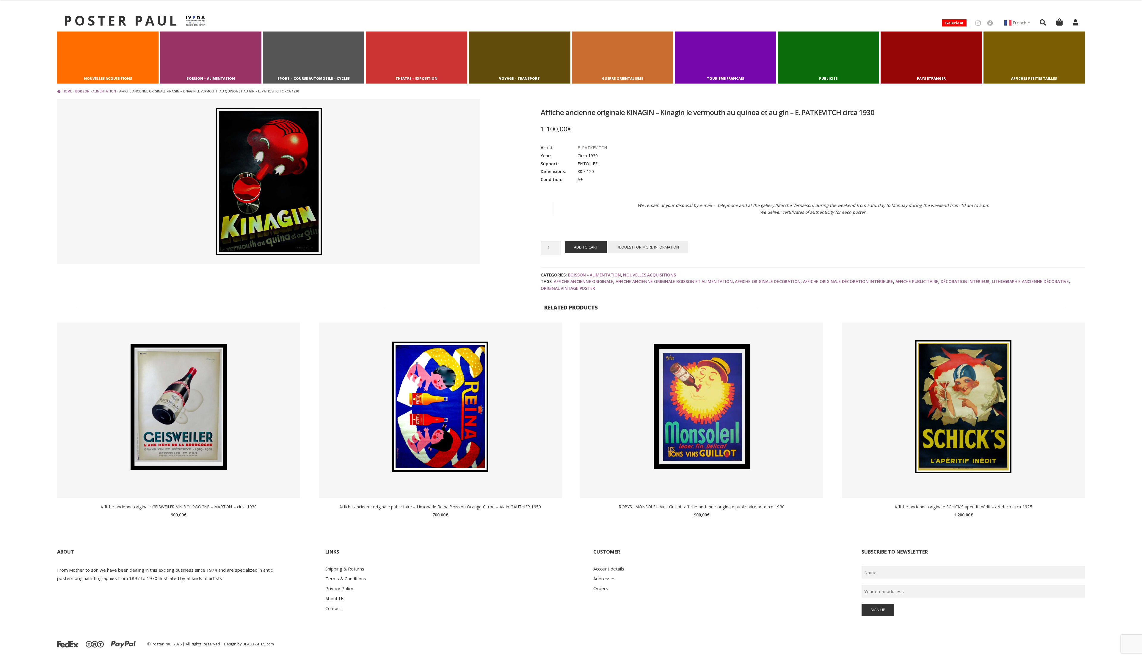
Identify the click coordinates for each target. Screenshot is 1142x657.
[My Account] (1075, 22)
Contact (333, 608)
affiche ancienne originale (583, 281)
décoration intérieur (965, 281)
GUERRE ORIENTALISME (622, 78)
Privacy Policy (339, 588)
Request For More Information (648, 247)
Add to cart (586, 247)
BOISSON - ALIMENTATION (95, 91)
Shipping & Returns (344, 569)
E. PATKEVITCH (592, 147)
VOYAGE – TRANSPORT (519, 78)
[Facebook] (990, 23)
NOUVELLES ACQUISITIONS (108, 78)
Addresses (604, 578)
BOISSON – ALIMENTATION (210, 78)
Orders (600, 588)
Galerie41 (954, 23)
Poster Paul (121, 20)
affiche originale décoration (768, 281)
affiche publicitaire (917, 281)
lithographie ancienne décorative (1030, 281)
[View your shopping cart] (1059, 22)
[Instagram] (978, 23)
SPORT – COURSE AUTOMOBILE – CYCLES (313, 78)
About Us (334, 598)
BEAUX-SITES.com (258, 644)
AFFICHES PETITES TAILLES (1034, 78)
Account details (608, 569)
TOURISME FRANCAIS (725, 78)
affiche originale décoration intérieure (848, 281)
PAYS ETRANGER (931, 78)
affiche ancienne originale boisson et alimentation (674, 281)
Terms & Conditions (345, 578)
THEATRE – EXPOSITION (416, 78)
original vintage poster (568, 288)
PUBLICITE (828, 78)
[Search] (1043, 22)
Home (67, 91)
